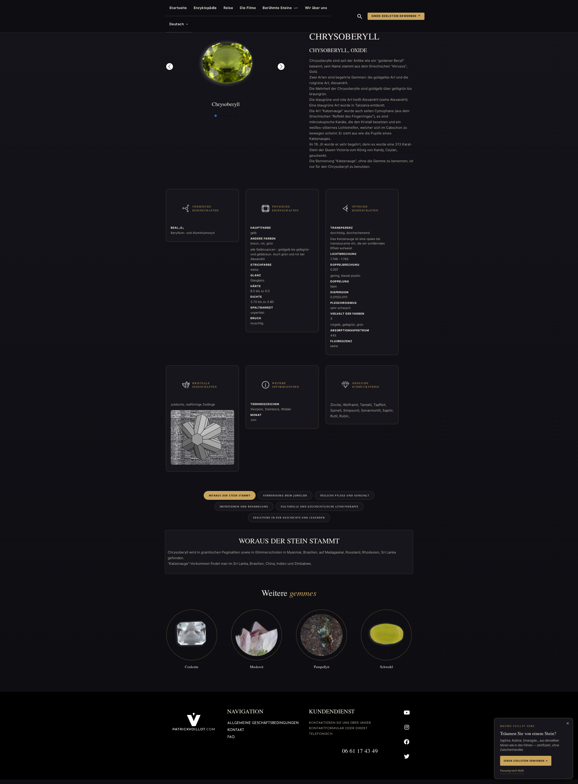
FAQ (231, 737)
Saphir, (388, 410)
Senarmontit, (371, 410)
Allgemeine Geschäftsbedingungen (263, 723)
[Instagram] (406, 727)
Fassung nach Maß (512, 770)
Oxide (359, 50)
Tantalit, (366, 405)
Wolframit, (351, 405)
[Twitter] (406, 756)
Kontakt (235, 730)
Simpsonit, (352, 410)
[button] (294, 8)
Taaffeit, (379, 405)
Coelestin (191, 666)
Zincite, (336, 405)
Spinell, (336, 410)
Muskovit (256, 666)
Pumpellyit (321, 666)
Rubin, (344, 416)
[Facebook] (406, 741)
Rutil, (334, 416)
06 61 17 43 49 (360, 750)
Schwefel (386, 666)
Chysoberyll (328, 50)
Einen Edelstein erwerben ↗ (396, 16)
